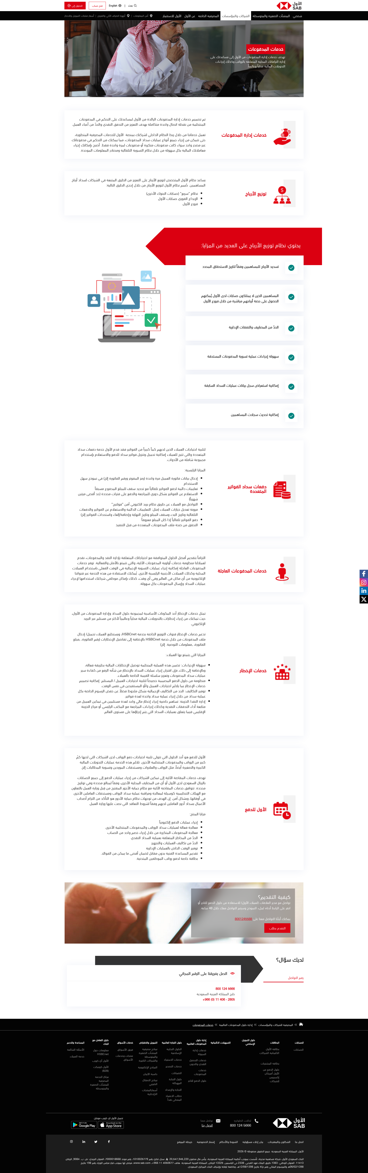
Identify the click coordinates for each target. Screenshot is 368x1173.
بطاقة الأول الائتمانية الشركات (269, 1051)
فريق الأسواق (125, 1049)
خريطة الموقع (184, 1141)
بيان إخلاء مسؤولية (252, 1141)
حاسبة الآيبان (150, 1074)
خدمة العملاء (77, 1056)
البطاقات (274, 1042)
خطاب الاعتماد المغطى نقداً (174, 1097)
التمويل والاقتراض (148, 1042)
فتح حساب (97, 5)
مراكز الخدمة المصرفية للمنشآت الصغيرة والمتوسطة (99, 1082)
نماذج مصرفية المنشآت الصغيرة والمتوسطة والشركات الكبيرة (148, 1054)
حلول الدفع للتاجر (197, 1080)
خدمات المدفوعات (200, 1072)
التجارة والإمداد (173, 1089)
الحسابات (299, 1042)
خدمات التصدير (174, 1066)
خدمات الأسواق (125, 1042)
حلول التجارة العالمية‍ (172, 1042)
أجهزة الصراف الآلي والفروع (111, 16)
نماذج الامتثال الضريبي (149, 1082)
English (113, 5)
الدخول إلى (77, 5)
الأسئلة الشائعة (75, 1049)
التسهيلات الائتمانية (221, 1042)
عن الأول (189, 16)
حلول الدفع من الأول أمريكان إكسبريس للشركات (271, 1075)
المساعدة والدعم (75, 1042)
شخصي (297, 16)
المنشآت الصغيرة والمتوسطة (271, 16)
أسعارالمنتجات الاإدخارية (149, 1092)
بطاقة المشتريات (270, 1063)
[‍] (289, 1127)
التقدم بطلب (277, 928)
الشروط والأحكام (228, 1141)
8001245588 (243, 919)
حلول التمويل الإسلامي (248, 1041)
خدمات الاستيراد (173, 1059)
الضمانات (177, 1073)
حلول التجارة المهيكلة (175, 1081)
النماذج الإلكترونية (147, 1067)
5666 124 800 (225, 988)
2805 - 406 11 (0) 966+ (219, 999)
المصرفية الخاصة (208, 16)
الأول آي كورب (100, 1061)
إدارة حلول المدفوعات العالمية (196, 1041)
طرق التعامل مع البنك (100, 1041)
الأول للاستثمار (172, 16)
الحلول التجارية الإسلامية (174, 1051)
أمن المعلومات (140, 16)
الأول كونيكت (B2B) (101, 1068)
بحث (130, 5)
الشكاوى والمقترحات (279, 1141)
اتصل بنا (207, 1125)
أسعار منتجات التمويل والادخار (79, 16)
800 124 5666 (240, 1125)
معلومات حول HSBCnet (101, 1052)
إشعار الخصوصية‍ (206, 1141)
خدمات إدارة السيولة (199, 1052)
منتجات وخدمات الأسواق (124, 1057)
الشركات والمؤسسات (236, 16)
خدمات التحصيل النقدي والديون (197, 1062)
